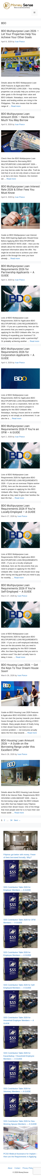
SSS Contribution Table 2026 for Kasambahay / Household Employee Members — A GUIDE (18, 1056)
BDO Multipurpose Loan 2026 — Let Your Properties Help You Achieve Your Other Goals (20, 34)
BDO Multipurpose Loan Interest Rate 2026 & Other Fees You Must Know (20, 189)
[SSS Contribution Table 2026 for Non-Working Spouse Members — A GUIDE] (20, 1106)
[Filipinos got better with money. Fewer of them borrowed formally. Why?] (20, 841)
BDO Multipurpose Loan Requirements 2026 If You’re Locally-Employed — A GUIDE (18, 509)
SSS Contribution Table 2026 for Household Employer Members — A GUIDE (18, 1020)
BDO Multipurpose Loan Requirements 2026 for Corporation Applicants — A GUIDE (17, 353)
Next (17, 820)
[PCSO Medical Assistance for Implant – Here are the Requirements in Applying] (20, 1138)
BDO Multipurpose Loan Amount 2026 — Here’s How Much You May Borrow (17, 117)
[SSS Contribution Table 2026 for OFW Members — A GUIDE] (20, 904)
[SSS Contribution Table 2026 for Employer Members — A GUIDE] (20, 872)
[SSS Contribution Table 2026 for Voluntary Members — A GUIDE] (20, 1073)
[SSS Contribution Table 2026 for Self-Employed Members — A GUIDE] (20, 970)
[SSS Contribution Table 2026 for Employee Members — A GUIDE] (20, 937)
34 (11, 820)
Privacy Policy (28, 1168)
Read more (15, 106)
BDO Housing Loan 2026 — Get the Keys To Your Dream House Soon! (19, 668)
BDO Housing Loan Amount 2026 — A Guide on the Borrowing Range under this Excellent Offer (18, 745)
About (10, 1168)
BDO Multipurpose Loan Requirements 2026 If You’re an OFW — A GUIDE (20, 429)
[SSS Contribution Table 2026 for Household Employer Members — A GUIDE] (20, 1002)
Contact (17, 1168)
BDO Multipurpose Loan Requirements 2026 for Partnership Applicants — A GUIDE (17, 271)
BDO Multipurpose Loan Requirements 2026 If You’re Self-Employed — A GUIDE (18, 588)
